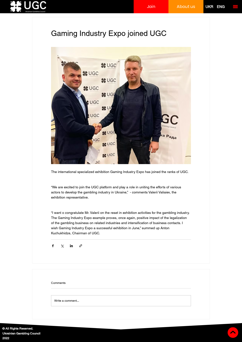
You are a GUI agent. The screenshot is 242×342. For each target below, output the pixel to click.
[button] (151, 6)
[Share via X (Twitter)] (62, 246)
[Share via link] (80, 246)
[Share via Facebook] (53, 246)
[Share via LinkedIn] (71, 246)
